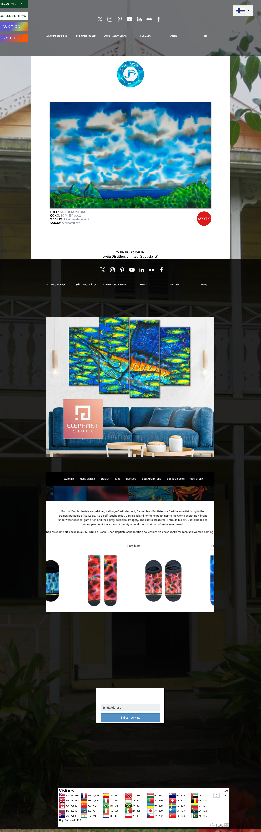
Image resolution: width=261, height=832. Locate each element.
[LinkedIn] (139, 19)
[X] (100, 19)
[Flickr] (149, 19)
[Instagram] (110, 19)
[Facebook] (159, 19)
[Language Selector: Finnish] (243, 10)
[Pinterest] (119, 19)
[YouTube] (129, 19)
